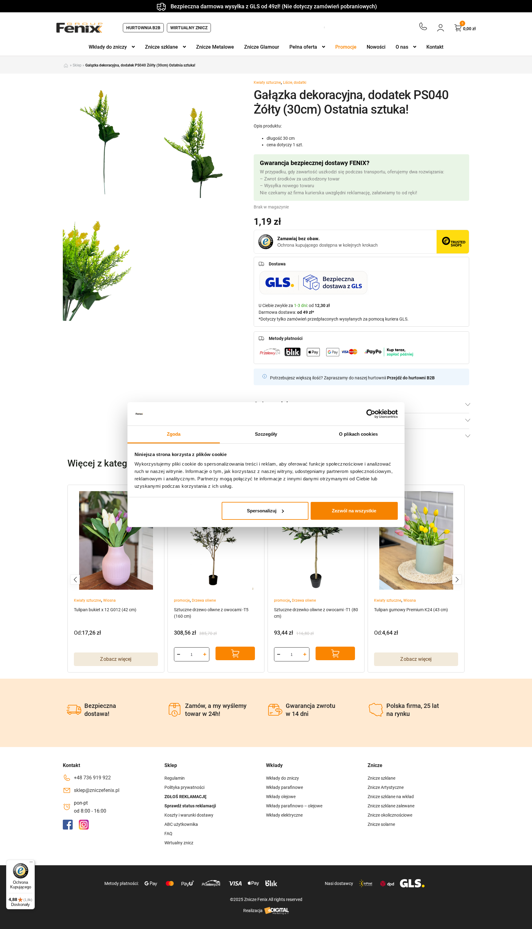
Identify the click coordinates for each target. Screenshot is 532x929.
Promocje (346, 47)
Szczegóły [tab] (266, 434)
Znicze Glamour (261, 47)
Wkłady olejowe (281, 796)
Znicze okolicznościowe (390, 815)
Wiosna (109, 600)
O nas (402, 47)
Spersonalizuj (261, 510)
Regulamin (174, 778)
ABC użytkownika (181, 824)
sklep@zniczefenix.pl (96, 790)
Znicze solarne (381, 824)
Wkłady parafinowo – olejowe (294, 805)
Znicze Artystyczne (386, 787)
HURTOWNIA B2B (143, 27)
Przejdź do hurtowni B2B (411, 377)
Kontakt (434, 47)
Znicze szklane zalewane (391, 805)
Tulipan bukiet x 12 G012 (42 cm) (105, 609)
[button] (75, 579)
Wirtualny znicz (189, 27)
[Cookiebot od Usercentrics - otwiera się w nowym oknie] (371, 413)
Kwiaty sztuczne (267, 82)
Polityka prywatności (184, 787)
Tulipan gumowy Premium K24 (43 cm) (411, 609)
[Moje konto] (440, 28)
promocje (182, 600)
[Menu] (31, 863)
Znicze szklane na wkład (391, 796)
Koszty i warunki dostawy (188, 815)
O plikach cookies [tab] (358, 434)
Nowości (376, 47)
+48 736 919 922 (92, 778)
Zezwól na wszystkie (354, 510)
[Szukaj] (322, 28)
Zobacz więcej (115, 659)
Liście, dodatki (294, 82)
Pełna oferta (303, 47)
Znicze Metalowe (215, 47)
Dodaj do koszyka (235, 653)
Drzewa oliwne (204, 600)
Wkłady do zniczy (108, 47)
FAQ (168, 833)
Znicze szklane (161, 47)
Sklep (77, 65)
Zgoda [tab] (174, 434)
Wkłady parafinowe (284, 787)
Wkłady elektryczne (284, 815)
